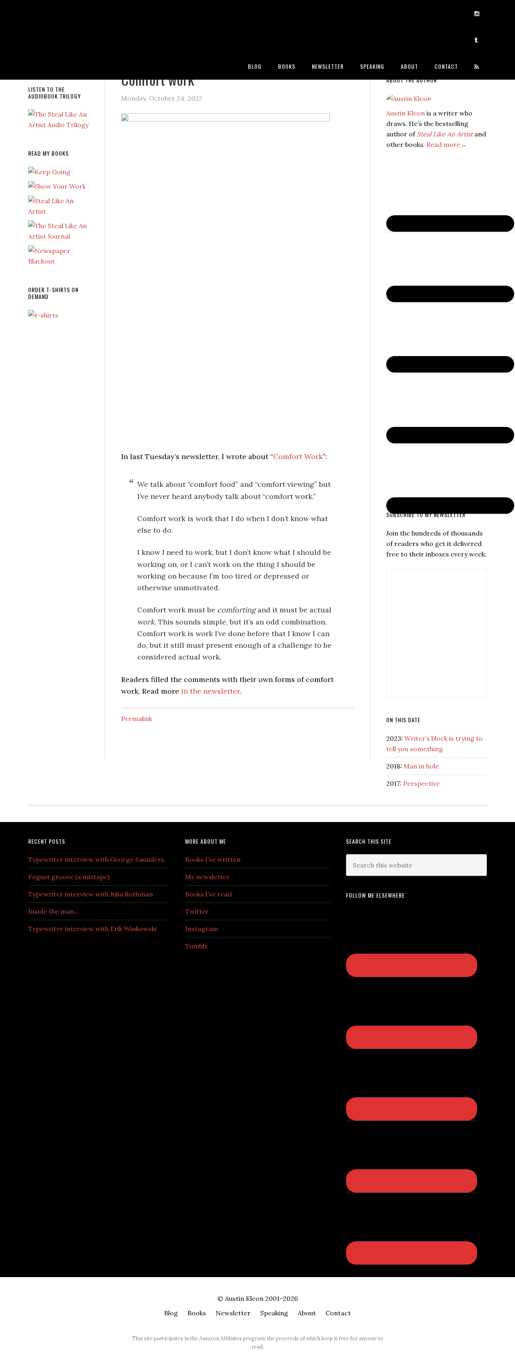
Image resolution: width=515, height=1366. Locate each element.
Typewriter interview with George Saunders (96, 859)
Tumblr (196, 946)
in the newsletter (210, 691)
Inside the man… (53, 911)
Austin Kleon (92, 13)
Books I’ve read (208, 894)
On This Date (403, 719)
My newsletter (207, 877)
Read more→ (446, 144)
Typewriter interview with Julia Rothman (90, 894)
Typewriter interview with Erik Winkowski (92, 929)
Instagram (201, 929)
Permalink (136, 719)
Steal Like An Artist (445, 134)
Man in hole (421, 766)
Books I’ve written (213, 859)
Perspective (421, 783)
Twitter (197, 911)
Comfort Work (298, 456)
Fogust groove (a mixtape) (68, 877)
